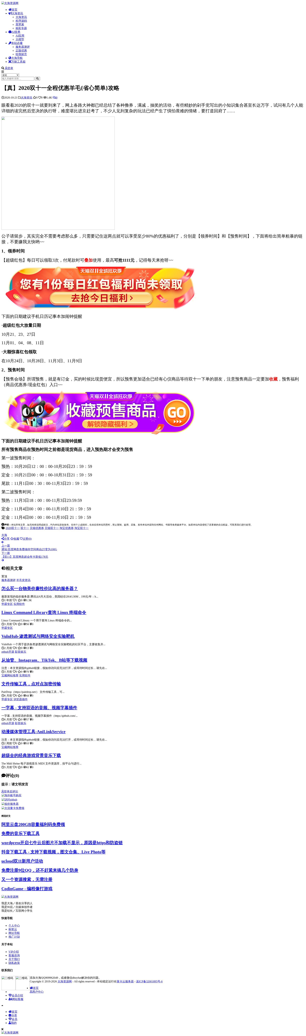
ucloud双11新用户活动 (22, 861)
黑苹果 (20, 24)
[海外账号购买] (11, 795)
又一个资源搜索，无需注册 (26, 879)
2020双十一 (13, 528)
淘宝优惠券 (67, 528)
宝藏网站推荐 (9, 675)
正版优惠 (21, 50)
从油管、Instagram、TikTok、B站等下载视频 (44, 660)
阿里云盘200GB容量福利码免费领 (33, 824)
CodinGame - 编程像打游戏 (26, 888)
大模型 (20, 39)
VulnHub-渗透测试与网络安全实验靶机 (38, 636)
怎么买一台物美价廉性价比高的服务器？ (39, 588)
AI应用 (20, 35)
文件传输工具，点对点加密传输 (31, 684)
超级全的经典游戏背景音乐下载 (31, 755)
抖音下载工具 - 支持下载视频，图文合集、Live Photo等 (53, 852)
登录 (10, 68)
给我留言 (21, 54)
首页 (14, 9)
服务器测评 (23, 46)
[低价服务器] (10, 803)
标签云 (12, 929)
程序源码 (21, 20)
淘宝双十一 (81, 528)
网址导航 (14, 932)
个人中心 (14, 925)
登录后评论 (11, 791)
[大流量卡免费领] (12, 808)
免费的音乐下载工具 (20, 833)
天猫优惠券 (37, 528)
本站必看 (17, 43)
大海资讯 (17, 13)
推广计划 (14, 936)
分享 (7, 538)
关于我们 (14, 959)
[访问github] (9, 799)
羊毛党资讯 (23, 580)
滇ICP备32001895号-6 (149, 981)
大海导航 (17, 57)
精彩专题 (21, 28)
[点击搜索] (37, 78)
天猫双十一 (52, 528)
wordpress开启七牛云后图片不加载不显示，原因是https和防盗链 (62, 842)
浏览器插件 (20, 699)
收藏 (16, 538)
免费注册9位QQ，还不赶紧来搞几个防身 (39, 870)
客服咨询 (14, 955)
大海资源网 (65, 981)
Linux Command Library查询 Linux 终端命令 (43, 612)
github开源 (7, 651)
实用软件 (19, 603)
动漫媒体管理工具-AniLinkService (33, 731)
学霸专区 (7, 603)
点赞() (27, 538)
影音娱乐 (20, 651)
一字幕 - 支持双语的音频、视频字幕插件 (39, 707)
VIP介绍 (13, 951)
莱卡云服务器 (125, 981)
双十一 (25, 528)
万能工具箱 (18, 61)
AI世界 (16, 31)
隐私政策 (14, 962)
